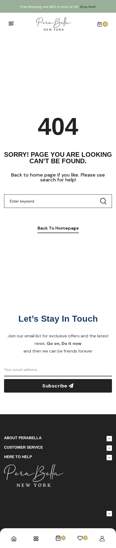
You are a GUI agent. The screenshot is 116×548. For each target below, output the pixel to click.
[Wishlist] (80, 538)
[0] (58, 538)
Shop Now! (88, 7)
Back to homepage (58, 228)
